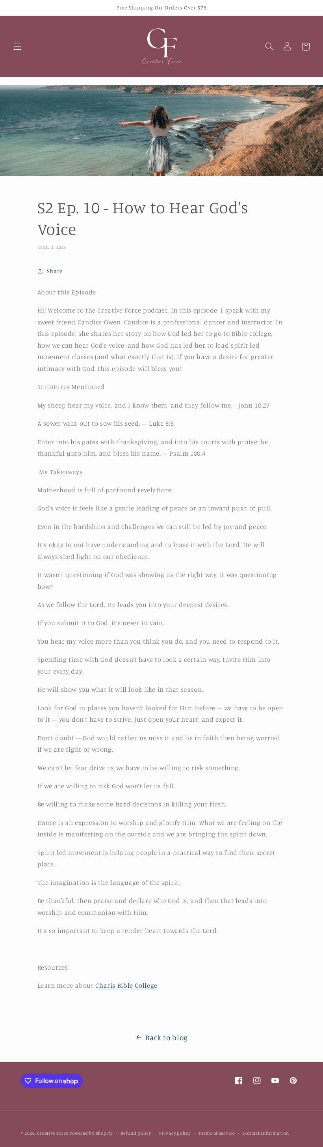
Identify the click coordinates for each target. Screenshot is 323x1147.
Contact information (266, 1133)
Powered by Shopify (90, 1133)
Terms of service (217, 1133)
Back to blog (166, 1037)
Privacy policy (174, 1133)
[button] (17, 46)
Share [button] (55, 271)
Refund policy (136, 1133)
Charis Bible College (126, 985)
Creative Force (53, 1133)
